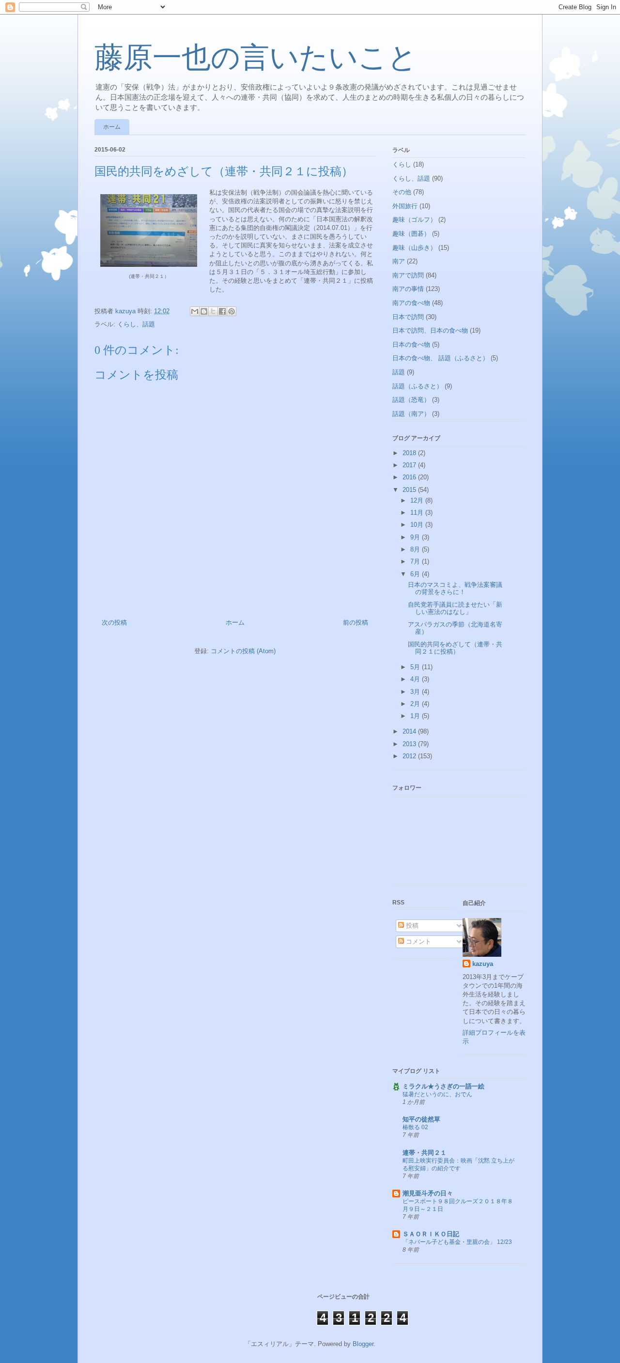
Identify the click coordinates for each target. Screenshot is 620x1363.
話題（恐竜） (411, 399)
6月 (416, 574)
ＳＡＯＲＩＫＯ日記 (431, 1234)
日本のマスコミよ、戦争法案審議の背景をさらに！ (455, 588)
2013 (410, 744)
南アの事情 (408, 288)
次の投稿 (114, 622)
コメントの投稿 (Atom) (243, 651)
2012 (410, 756)
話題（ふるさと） (417, 386)
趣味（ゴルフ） (414, 219)
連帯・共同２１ (425, 1152)
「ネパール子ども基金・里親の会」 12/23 (457, 1242)
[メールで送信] (195, 311)
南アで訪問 (408, 275)
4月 (416, 679)
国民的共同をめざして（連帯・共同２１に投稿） (455, 648)
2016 (410, 477)
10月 (417, 524)
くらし (401, 164)
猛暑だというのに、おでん (437, 1094)
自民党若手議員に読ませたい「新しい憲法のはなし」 (455, 608)
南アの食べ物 (411, 302)
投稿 (411, 925)
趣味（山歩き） (414, 247)
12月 (417, 500)
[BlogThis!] (204, 311)
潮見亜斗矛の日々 (428, 1193)
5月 (416, 667)
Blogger (363, 1344)
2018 (410, 453)
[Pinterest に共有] (231, 311)
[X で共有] (213, 311)
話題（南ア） (411, 413)
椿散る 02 (415, 1127)
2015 (410, 489)
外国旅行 (405, 206)
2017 (410, 465)
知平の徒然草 (421, 1119)
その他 (401, 192)
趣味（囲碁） (411, 233)
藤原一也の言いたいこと (255, 58)
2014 (410, 731)
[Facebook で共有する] (222, 311)
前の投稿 (355, 622)
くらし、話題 (136, 324)
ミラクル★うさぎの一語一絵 (443, 1086)
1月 (416, 716)
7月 (416, 561)
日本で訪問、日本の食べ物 (430, 330)
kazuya (482, 963)
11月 (417, 512)
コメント (417, 941)
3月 (416, 691)
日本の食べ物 (411, 344)
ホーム (112, 126)
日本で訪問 (408, 317)
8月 (416, 549)
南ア (398, 261)
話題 (398, 372)
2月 (416, 703)
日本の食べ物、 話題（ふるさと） (440, 358)
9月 (416, 537)
